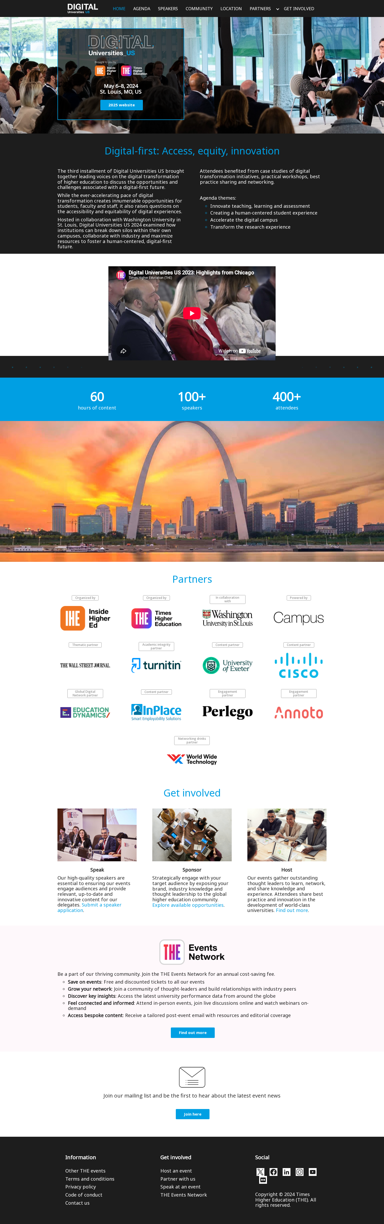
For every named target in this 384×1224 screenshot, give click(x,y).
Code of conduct (83, 1195)
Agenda (141, 8)
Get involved (299, 8)
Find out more (292, 910)
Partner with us (177, 1179)
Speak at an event (180, 1186)
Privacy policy (80, 1186)
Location (231, 8)
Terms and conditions (89, 1179)
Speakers (168, 8)
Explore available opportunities (188, 905)
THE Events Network (183, 1195)
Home (119, 8)
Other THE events (85, 1171)
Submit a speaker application (89, 907)
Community (199, 8)
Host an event (176, 1171)
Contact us (77, 1203)
